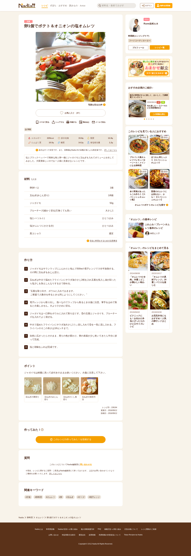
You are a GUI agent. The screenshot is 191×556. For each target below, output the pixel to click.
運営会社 (82, 535)
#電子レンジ (94, 497)
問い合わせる (86, 464)
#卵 (60, 497)
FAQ (99, 529)
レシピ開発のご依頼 (148, 529)
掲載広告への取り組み (112, 529)
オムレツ (40, 517)
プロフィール (138, 47)
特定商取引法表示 (68, 535)
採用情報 (92, 535)
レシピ (45, 5)
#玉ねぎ (69, 497)
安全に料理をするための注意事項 (103, 241)
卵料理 (30, 517)
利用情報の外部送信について (110, 535)
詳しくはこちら (110, 150)
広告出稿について (131, 529)
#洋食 (28, 497)
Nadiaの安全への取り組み (68, 529)
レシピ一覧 (160, 47)
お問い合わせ (54, 535)
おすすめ (63, 5)
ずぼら (53, 5)
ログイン (148, 6)
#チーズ (81, 497)
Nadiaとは (39, 529)
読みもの (73, 5)
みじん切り (53, 272)
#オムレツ (50, 497)
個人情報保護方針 (87, 529)
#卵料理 (38, 497)
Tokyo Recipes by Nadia (133, 535)
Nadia (21, 517)
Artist (82, 5)
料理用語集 (50, 529)
